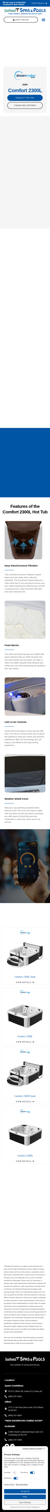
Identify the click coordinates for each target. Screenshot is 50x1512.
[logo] (25, 10)
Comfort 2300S (25, 1155)
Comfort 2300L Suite (25, 976)
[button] (43, 20)
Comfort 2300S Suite (25, 1096)
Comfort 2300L (25, 1036)
